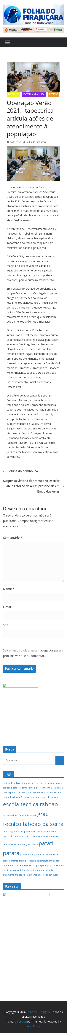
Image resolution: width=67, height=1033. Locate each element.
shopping (37, 865)
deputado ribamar (37, 792)
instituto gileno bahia (13, 831)
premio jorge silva (27, 860)
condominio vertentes (52, 787)
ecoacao (28, 797)
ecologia (37, 797)
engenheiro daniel (51, 797)
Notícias (53, 94)
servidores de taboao (22, 865)
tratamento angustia (43, 870)
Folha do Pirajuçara (36, 142)
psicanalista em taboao (48, 860)
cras (5, 792)
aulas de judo (20, 783)
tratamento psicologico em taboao (43, 875)
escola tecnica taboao (30, 804)
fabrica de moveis (27, 815)
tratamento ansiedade (14, 875)
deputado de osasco (17, 792)
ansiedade (8, 783)
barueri (31, 783)
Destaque (13, 94)
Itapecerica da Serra (33, 94)
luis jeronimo (43, 831)
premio (14, 860)
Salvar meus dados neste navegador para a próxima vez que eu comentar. (33, 653)
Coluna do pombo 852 (23, 471)
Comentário (12, 538)
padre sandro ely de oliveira (24, 844)
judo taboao (30, 831)
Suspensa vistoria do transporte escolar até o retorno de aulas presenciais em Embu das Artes (31, 486)
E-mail (8, 607)
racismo (7, 865)
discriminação (16, 797)
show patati (15, 870)
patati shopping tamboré (32, 854)
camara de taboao (45, 783)
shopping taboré (50, 865)
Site (5, 625)
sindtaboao (27, 870)
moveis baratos (37, 836)
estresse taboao (10, 815)
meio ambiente (21, 836)
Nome (8, 589)
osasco (48, 836)
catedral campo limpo (24, 787)
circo (38, 787)
